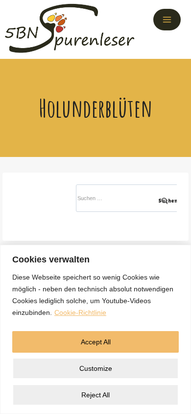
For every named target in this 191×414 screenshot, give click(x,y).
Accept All (96, 342)
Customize (95, 368)
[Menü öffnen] (167, 19)
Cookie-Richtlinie (80, 312)
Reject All (95, 395)
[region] (95, 329)
